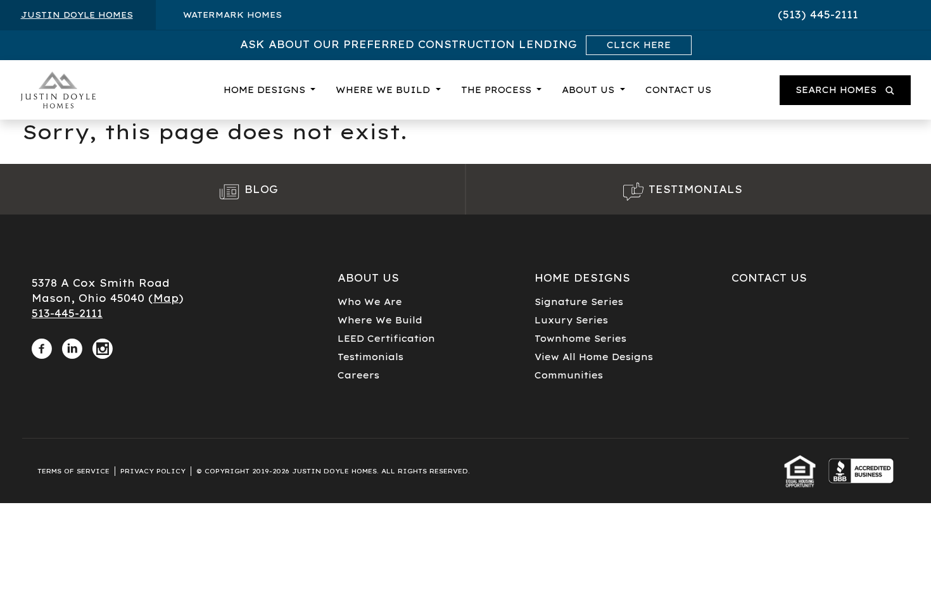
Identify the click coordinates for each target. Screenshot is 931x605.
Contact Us (678, 90)
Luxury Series (571, 320)
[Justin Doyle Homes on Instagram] (102, 346)
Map (166, 298)
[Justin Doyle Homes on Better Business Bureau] (861, 470)
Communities (569, 375)
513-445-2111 (67, 313)
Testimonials (370, 357)
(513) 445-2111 (818, 14)
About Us (590, 90)
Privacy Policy (153, 471)
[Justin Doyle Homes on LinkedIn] (72, 346)
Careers (358, 375)
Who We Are (370, 302)
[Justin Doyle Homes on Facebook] (42, 346)
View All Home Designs (594, 357)
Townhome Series (580, 338)
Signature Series (579, 302)
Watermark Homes (232, 14)
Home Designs (266, 90)
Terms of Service (73, 471)
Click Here (639, 45)
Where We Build (384, 90)
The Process (498, 90)
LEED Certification (386, 338)
